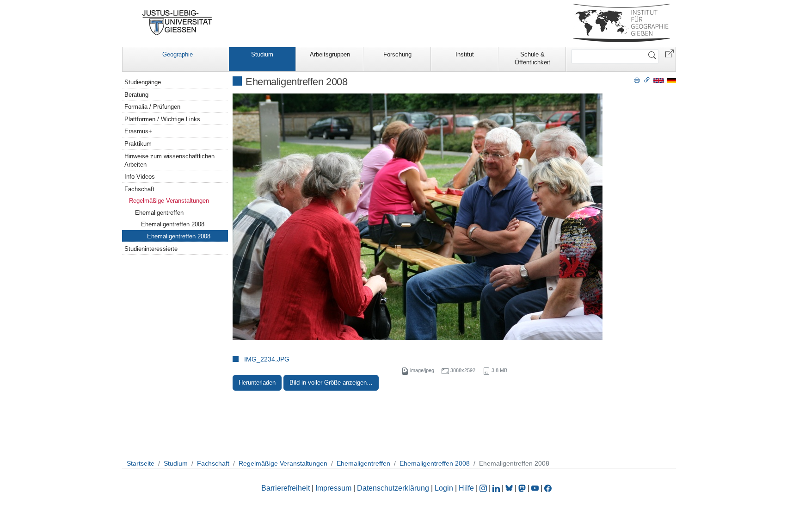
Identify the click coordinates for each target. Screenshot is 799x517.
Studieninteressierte (151, 248)
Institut (464, 54)
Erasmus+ (138, 131)
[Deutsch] (671, 79)
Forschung (397, 54)
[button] (669, 53)
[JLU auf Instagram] (484, 488)
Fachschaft (139, 189)
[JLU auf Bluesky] (510, 488)
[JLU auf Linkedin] (497, 488)
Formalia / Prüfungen (152, 106)
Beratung (136, 94)
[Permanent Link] (647, 79)
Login (445, 488)
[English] (658, 79)
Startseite (140, 463)
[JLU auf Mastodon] (523, 488)
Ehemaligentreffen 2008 (172, 224)
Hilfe (466, 488)
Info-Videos (139, 176)
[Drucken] (637, 79)
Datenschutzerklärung (393, 488)
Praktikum (138, 143)
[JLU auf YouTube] (535, 488)
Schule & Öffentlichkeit (532, 58)
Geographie (177, 54)
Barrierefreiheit (285, 488)
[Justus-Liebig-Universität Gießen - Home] (177, 23)
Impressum (333, 488)
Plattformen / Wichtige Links (162, 119)
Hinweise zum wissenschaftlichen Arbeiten (169, 160)
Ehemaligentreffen (159, 212)
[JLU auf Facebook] (548, 488)
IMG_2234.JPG (266, 359)
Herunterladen (257, 382)
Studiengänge (142, 82)
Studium (262, 54)
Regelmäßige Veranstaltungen (169, 200)
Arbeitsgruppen (330, 54)
